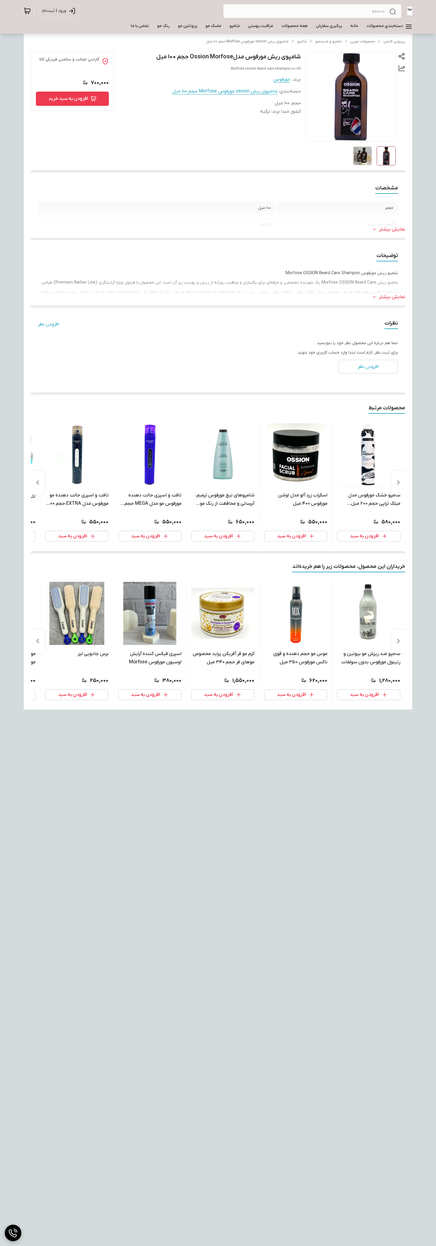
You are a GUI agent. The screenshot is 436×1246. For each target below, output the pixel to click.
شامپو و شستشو (328, 41)
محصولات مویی (362, 41)
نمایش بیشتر (392, 229)
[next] (38, 482)
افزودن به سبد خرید (68, 99)
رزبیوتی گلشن (394, 41)
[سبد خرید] (27, 11)
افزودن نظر (48, 324)
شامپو (302, 41)
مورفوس (281, 79)
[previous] (398, 482)
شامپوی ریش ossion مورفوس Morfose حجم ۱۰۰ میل (247, 41)
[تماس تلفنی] (13, 1233)
